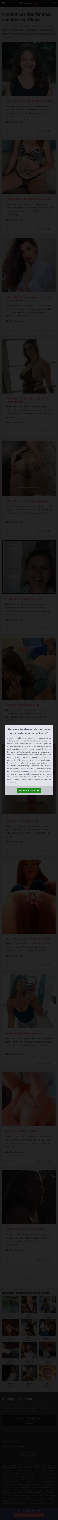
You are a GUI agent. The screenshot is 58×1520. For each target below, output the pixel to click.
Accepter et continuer (29, 790)
